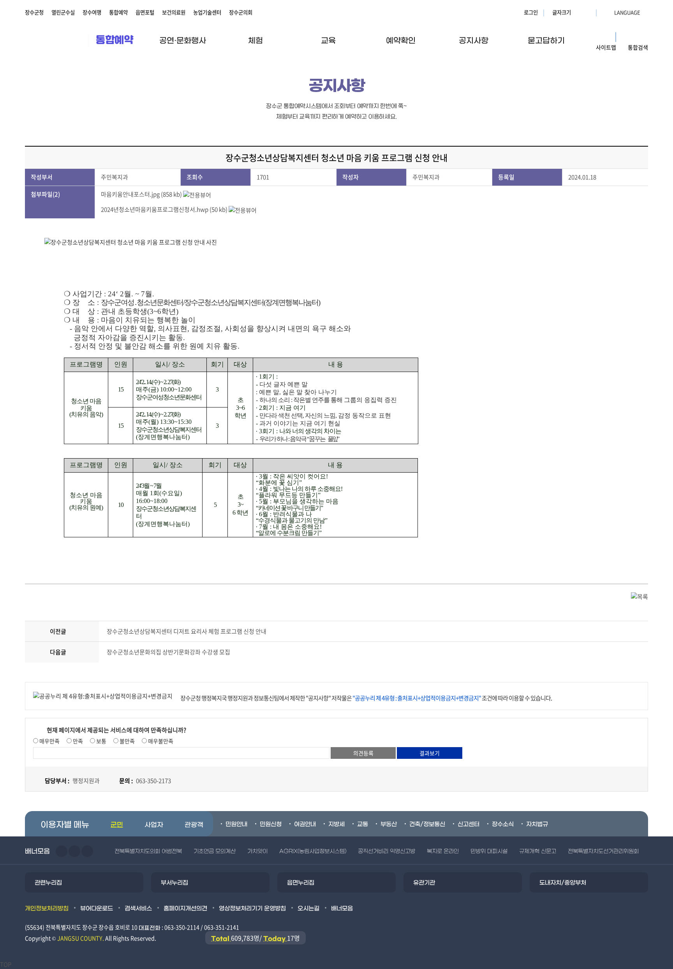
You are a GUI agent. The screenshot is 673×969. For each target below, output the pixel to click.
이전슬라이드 (61, 851)
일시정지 (87, 851)
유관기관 (424, 882)
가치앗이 (257, 851)
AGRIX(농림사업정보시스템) (312, 851)
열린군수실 (63, 12)
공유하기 (617, 86)
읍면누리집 (300, 882)
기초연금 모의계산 (215, 851)
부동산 (389, 824)
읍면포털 (145, 12)
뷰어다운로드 (96, 908)
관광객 (194, 825)
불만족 (126, 741)
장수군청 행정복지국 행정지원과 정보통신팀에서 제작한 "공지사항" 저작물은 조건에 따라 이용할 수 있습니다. (366, 698)
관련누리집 (48, 882)
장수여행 (92, 12)
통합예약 (118, 12)
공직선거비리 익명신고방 (386, 851)
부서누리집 (174, 882)
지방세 (336, 824)
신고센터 (468, 824)
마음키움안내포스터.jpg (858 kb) (141, 194)
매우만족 (49, 741)
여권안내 (305, 824)
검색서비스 (138, 908)
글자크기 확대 (578, 12)
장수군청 (34, 12)
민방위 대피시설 (488, 851)
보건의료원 (173, 12)
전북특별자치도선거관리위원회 (603, 851)
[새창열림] (639, 86)
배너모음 (342, 908)
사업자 (153, 825)
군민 (117, 825)
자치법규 (537, 824)
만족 (77, 741)
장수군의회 (240, 12)
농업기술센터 (207, 12)
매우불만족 (160, 741)
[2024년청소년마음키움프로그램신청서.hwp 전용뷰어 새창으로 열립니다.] (243, 209)
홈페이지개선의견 (185, 908)
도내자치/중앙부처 (562, 882)
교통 (362, 824)
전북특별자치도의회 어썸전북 (148, 851)
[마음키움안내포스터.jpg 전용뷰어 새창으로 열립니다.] (197, 194)
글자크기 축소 (588, 12)
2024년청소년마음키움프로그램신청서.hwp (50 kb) (164, 209)
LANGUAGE (608, 12)
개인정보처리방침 (47, 908)
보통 (100, 741)
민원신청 (271, 824)
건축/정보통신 (427, 824)
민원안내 (236, 824)
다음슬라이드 (74, 851)
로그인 (531, 12)
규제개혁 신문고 (537, 851)
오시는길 (308, 908)
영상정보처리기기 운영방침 (252, 908)
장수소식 (503, 824)
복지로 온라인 (443, 851)
